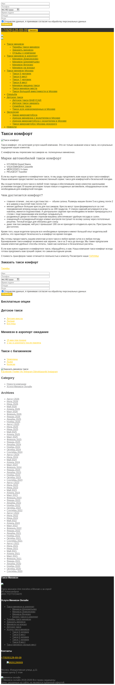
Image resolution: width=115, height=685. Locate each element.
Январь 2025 (13, 442)
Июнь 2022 (12, 518)
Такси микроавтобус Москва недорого (34, 123)
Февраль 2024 (14, 467)
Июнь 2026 (12, 404)
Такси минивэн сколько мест (21, 644)
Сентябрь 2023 (14, 480)
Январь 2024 (13, 470)
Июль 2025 (12, 427)
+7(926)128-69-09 (14, 30)
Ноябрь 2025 (13, 422)
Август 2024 (13, 455)
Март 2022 (12, 525)
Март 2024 (12, 465)
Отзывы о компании (24, 53)
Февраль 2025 (14, 439)
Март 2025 (12, 437)
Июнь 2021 (12, 548)
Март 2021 (12, 556)
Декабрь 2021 (14, 533)
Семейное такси (21, 106)
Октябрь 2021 (14, 538)
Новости (12, 126)
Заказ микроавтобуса (24, 115)
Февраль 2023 (14, 498)
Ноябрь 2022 (13, 505)
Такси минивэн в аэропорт (22, 55)
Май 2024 (12, 460)
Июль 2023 (12, 485)
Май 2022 (12, 520)
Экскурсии (13, 112)
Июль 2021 (12, 546)
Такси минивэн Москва (20, 70)
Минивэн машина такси (26, 85)
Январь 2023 (13, 500)
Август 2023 (13, 482)
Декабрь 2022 (14, 503)
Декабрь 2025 (14, 419)
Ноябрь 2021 (13, 536)
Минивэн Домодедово (25, 58)
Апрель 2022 (13, 523)
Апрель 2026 (13, 409)
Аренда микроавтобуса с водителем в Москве (39, 121)
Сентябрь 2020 (14, 571)
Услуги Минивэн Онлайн (19, 386)
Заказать (33, 30)
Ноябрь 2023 (13, 475)
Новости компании (16, 384)
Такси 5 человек (21, 73)
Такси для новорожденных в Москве (33, 109)
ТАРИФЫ (94, 256)
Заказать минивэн (22, 50)
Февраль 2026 (14, 414)
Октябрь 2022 (14, 508)
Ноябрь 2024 (13, 447)
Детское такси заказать (25, 103)
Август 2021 (13, 543)
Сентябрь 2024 (14, 452)
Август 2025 (13, 424)
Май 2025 (12, 432)
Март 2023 (12, 495)
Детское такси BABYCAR (26, 100)
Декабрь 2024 (14, 444)
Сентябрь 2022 (14, 510)
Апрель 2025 (13, 434)
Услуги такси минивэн (18, 629)
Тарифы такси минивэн (26, 47)
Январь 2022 (13, 531)
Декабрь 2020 (14, 564)
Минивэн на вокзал (23, 67)
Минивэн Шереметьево (26, 61)
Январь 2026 (13, 417)
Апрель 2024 (13, 462)
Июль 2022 (12, 515)
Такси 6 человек (20, 637)
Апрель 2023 (13, 493)
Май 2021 (12, 551)
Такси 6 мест (19, 76)
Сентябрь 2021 (14, 541)
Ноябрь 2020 (13, 566)
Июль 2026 (12, 401)
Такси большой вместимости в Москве (34, 91)
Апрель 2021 (13, 553)
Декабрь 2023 (14, 472)
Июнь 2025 (12, 429)
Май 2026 (12, 406)
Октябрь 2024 (14, 449)
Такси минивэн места (24, 88)
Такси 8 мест (19, 82)
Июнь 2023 (12, 487)
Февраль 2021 (14, 558)
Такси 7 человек (21, 79)
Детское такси (15, 97)
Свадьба (12, 94)
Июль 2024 (12, 457)
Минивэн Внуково (22, 64)
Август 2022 (13, 513)
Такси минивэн (15, 44)
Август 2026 (13, 399)
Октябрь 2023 (14, 477)
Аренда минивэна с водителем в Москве (36, 118)
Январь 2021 (13, 561)
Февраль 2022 (14, 528)
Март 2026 (12, 411)
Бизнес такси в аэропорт (25, 617)
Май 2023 (12, 490)
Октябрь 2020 (14, 569)
